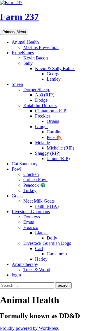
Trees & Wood (36, 269)
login (16, 274)
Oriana (53, 121)
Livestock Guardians (31, 211)
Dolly (52, 237)
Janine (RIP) (58, 158)
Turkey (29, 190)
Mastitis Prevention (41, 47)
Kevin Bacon (35, 57)
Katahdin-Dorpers (40, 105)
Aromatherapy (25, 264)
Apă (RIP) (44, 94)
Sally (28, 63)
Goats (17, 195)
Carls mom (57, 253)
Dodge (41, 100)
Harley (41, 259)
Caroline (54, 131)
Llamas (41, 232)
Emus (28, 222)
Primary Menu (14, 32)
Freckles (42, 115)
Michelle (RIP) (60, 147)
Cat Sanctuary (25, 163)
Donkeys (31, 216)
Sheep (17, 84)
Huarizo (30, 227)
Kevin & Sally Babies (55, 68)
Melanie (42, 142)
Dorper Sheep (36, 89)
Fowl (16, 169)
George (53, 73)
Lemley (54, 79)
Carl (39, 248)
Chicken (31, 174)
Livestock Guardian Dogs (47, 243)
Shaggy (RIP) (47, 153)
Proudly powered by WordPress (29, 328)
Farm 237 (19, 16)
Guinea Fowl (35, 179)
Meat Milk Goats (39, 200)
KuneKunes (23, 52)
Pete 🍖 (54, 137)
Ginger (41, 126)
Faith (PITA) (47, 206)
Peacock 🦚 (34, 185)
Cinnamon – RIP (50, 110)
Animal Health (25, 42)
